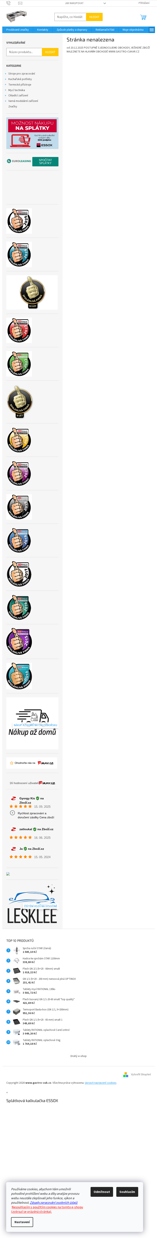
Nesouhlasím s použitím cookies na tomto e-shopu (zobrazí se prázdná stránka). (47, 1209)
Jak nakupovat (74, 3)
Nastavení (22, 1222)
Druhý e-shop (79, 1056)
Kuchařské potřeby (20, 79)
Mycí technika (16, 90)
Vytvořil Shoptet (141, 1074)
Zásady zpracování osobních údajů (53, 1202)
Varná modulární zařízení (23, 101)
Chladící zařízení (18, 95)
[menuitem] (17, 30)
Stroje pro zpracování (21, 74)
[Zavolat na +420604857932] (12, 3)
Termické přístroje (19, 85)
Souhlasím (127, 1192)
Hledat (94, 17)
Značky (12, 107)
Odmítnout (102, 1192)
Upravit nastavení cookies (101, 1083)
